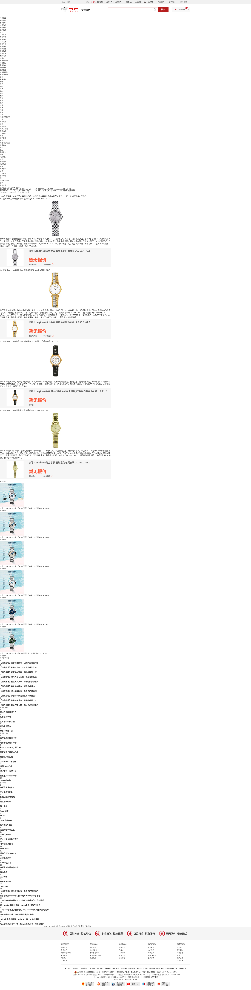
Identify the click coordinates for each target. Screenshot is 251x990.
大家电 (63, 958)
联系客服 (64, 961)
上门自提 (93, 947)
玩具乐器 (3, 164)
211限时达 (93, 950)
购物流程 (64, 947)
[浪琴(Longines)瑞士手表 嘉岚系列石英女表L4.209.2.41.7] (55, 430)
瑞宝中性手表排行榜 (8, 771)
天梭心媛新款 (5, 834)
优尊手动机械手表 (7, 722)
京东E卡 (180, 955)
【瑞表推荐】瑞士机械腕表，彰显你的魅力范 (18, 691)
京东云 (135, 979)
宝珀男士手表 (5, 726)
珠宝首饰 (3, 173)
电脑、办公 (4, 129)
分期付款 (122, 953)
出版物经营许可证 (110, 975)
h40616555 (5, 849)
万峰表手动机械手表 (8, 712)
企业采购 (138, 2)
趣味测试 (3, 79)
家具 (1, 140)
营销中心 (108, 968)
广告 (1, 119)
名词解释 (3, 23)
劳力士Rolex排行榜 (8, 762)
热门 (1, 84)
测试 (1, 183)
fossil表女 (4, 811)
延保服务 (180, 953)
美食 (1, 98)
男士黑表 (3, 806)
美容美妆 (3, 42)
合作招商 (92, 968)
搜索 (163, 9)
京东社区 (139, 968)
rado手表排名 (5, 863)
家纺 (1, 136)
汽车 (1, 107)
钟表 (1, 171)
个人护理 (3, 133)
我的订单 (109, 2)
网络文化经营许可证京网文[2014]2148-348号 (134, 975)
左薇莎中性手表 (6, 731)
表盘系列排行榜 (6, 757)
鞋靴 (1, 166)
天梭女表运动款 (6, 792)
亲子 (1, 93)
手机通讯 (3, 176)
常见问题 (3, 25)
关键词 (68, 926)
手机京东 (149, 2)
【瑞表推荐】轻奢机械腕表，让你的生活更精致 (19, 663)
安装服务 (3, 20)
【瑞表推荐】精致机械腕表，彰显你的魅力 (17, 686)
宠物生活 (3, 126)
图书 (1, 178)
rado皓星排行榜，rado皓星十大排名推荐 (17, 914)
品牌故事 (3, 30)
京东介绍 (3, 185)
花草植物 (3, 70)
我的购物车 (182, 9)
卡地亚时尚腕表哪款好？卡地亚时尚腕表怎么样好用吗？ (23, 900)
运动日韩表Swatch (8, 853)
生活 (1, 89)
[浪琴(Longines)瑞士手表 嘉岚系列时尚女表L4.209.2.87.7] (55, 289)
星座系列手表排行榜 (8, 776)
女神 (1, 100)
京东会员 (129, 2)
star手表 (3, 877)
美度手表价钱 (5, 801)
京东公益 (163, 968)
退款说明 (151, 953)
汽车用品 (3, 157)
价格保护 (151, 950)
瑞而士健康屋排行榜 (8, 743)
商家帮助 (100, 968)
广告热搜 (88, 926)
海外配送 (93, 958)
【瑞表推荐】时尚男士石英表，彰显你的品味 (18, 677)
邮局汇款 (122, 955)
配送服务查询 (94, 953)
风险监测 (147, 968)
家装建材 (3, 145)
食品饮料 (3, 162)
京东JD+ (180, 961)
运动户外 (3, 58)
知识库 (51, 926)
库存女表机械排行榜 (8, 738)
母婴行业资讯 (4, 180)
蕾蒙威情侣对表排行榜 (9, 752)
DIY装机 (180, 950)
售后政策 (151, 947)
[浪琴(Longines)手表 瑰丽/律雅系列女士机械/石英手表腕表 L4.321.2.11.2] (55, 361)
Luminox (4, 886)
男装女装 (3, 53)
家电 (1, 112)
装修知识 (3, 46)
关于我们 (68, 968)
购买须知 (3, 27)
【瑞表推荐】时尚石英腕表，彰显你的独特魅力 (19, 891)
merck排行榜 (5, 780)
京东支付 (128, 979)
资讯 (1, 77)
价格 (63, 926)
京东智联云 (58, 926)
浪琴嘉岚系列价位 (7, 787)
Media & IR (182, 968)
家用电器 (3, 122)
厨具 (1, 124)
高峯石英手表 (5, 717)
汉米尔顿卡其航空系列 (9, 839)
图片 (79, 926)
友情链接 (124, 968)
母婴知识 (3, 51)
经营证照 (154, 977)
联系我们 (76, 968)
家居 (1, 110)
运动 (1, 105)
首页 (9, 187)
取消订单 (151, 958)
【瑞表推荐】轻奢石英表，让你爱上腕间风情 (18, 667)
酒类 (1, 147)
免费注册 (99, 2)
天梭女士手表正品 (7, 830)
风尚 (1, 91)
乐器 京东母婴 (5, 117)
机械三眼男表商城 (7, 797)
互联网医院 (4, 72)
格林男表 (3, 872)
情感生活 (3, 63)
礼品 (1, 150)
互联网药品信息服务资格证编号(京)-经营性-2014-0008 (136, 972)
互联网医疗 (4, 75)
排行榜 (46, 926)
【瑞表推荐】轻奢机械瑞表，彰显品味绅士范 (18, 672)
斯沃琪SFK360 (6, 825)
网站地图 (74, 926)
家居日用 (3, 138)
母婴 (1, 155)
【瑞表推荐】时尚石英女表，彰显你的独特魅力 (19, 705)
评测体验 (3, 35)
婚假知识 (3, 67)
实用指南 (3, 18)
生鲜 (1, 159)
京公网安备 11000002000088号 (88, 972)
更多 (1, 32)
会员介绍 (64, 950)
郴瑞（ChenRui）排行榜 (10, 747)
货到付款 (122, 947)
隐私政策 (155, 968)
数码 (1, 96)
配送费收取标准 (95, 955)
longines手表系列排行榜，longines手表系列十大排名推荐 (24, 910)
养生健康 (3, 49)
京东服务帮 (4, 60)
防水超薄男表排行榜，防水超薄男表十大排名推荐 (20, 896)
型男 (1, 103)
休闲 (1, 115)
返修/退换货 (152, 955)
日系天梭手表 (5, 881)
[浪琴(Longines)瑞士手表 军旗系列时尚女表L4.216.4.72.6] (55, 218)
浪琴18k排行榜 (6, 766)
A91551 (3, 816)
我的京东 (118, 2)
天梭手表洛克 (5, 858)
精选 (1, 82)
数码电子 (3, 56)
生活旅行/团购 (66, 953)
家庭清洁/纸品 (5, 143)
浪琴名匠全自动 (6, 844)
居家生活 (3, 44)
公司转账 (122, 958)
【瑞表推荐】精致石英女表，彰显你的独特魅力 (19, 682)
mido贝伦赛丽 (6, 820)
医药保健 (3, 169)
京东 (78, 10)
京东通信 (180, 958)
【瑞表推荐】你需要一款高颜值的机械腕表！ (18, 696)
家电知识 (3, 39)
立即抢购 (3, 511)
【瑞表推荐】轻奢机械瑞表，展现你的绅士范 (18, 700)
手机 (1, 86)
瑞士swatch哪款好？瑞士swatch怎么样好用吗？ (20, 905)
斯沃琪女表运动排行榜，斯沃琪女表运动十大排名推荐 (22, 924)
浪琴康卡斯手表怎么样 (9, 867)
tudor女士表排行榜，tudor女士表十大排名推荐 (19, 919)
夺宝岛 (179, 947)
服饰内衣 (3, 131)
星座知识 (3, 65)
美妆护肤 (3, 152)
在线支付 (122, 950)
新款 (82, 926)
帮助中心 (3, 37)
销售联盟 (132, 968)
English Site (172, 968)
